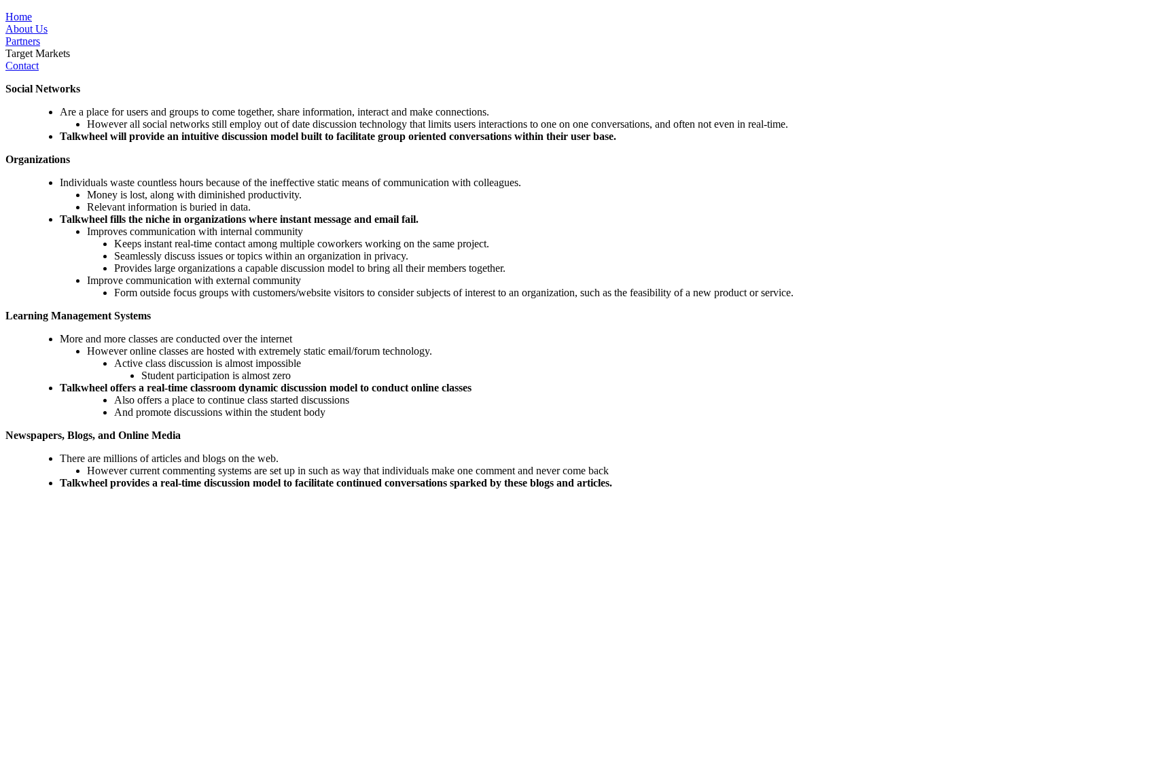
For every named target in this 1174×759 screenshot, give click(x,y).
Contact (22, 65)
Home (18, 16)
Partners (22, 41)
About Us (26, 29)
